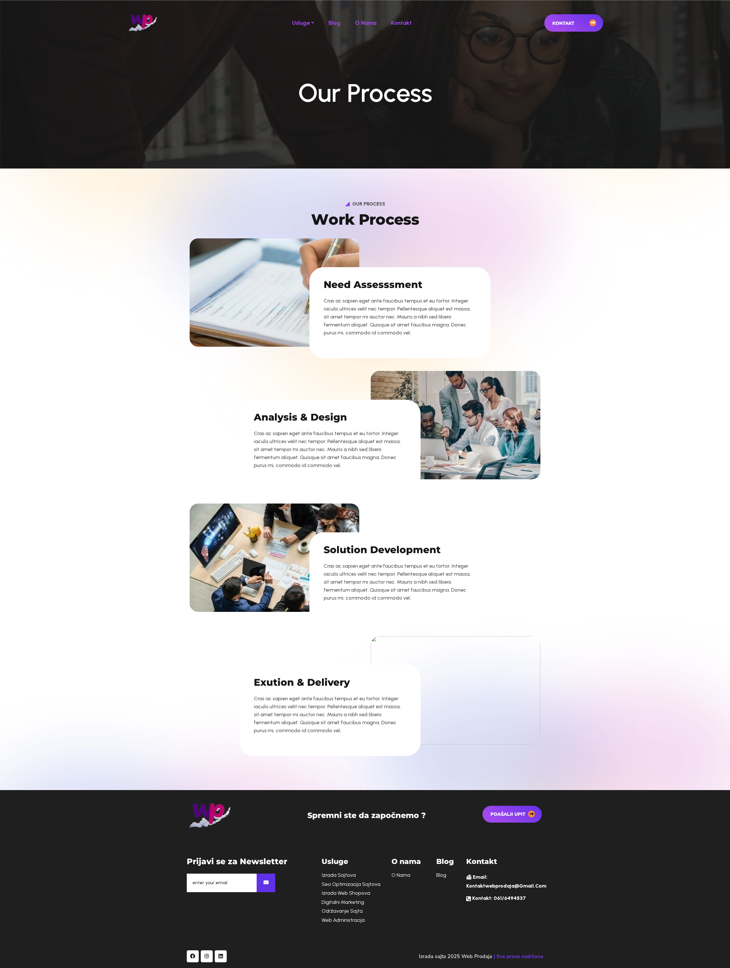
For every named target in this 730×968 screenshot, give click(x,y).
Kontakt (401, 22)
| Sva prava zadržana (518, 956)
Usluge (301, 22)
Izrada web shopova (346, 893)
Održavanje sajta (342, 911)
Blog (334, 22)
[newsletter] (266, 883)
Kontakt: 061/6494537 (498, 898)
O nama (365, 22)
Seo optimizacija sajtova (351, 884)
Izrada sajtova (339, 875)
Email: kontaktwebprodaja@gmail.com (506, 881)
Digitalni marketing (343, 902)
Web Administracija (343, 920)
